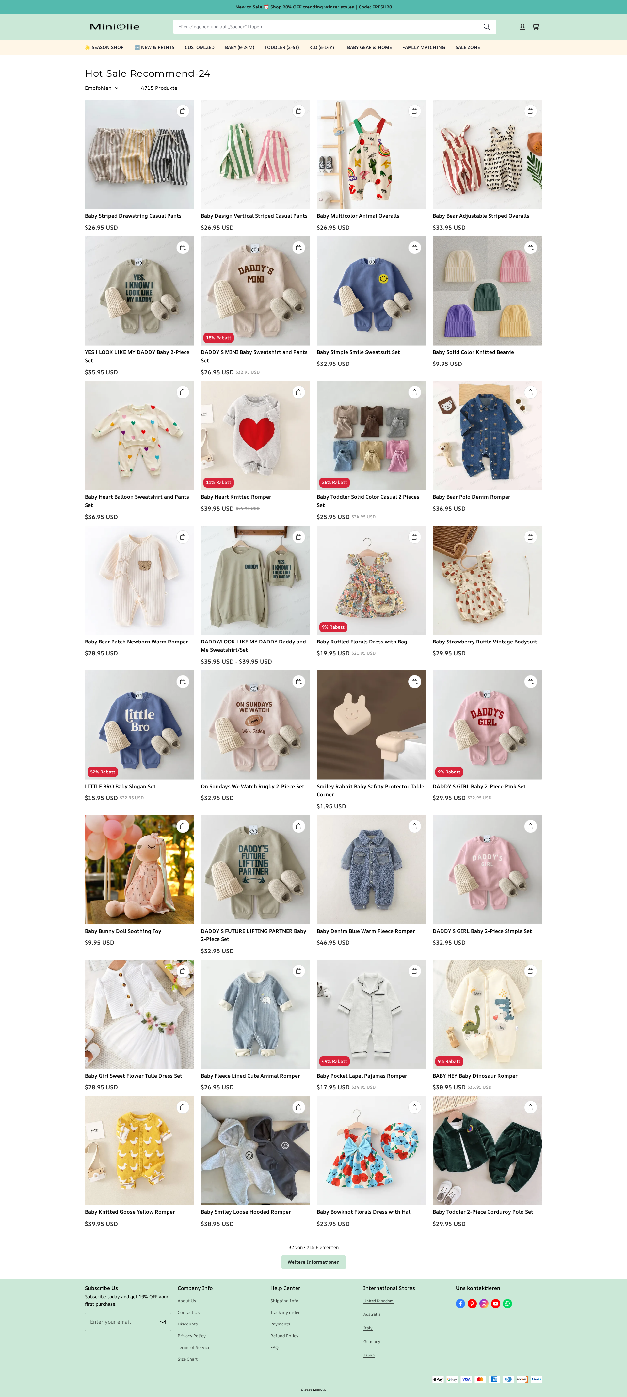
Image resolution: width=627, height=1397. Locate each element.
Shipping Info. (284, 1301)
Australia (372, 1314)
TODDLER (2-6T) (282, 47)
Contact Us (189, 1312)
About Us (187, 1301)
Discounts (188, 1324)
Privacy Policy (192, 1336)
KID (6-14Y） (323, 47)
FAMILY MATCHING (423, 47)
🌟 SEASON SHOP (104, 47)
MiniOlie (319, 1389)
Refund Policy (284, 1336)
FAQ (274, 1347)
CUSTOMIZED (200, 47)
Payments (280, 1324)
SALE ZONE (468, 47)
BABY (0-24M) (239, 47)
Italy (368, 1328)
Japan (369, 1355)
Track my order (285, 1312)
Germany (371, 1341)
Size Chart (188, 1359)
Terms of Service (194, 1347)
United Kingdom (378, 1301)
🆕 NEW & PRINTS (154, 47)
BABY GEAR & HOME (369, 47)
